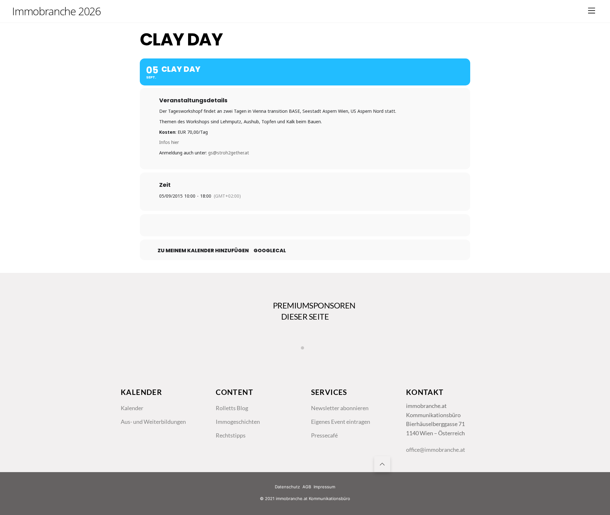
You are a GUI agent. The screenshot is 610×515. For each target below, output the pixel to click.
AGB (306, 486)
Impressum (324, 486)
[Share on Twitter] (289, 225)
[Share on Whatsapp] (321, 225)
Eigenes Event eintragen (340, 421)
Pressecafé (324, 435)
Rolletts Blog (232, 407)
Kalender (132, 407)
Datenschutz (287, 486)
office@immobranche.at (435, 449)
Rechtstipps (231, 435)
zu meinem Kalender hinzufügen (203, 250)
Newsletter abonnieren (340, 407)
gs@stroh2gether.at (228, 153)
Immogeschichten (238, 421)
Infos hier (169, 142)
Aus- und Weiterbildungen (153, 421)
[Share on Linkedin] (305, 225)
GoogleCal (270, 250)
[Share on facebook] (273, 225)
